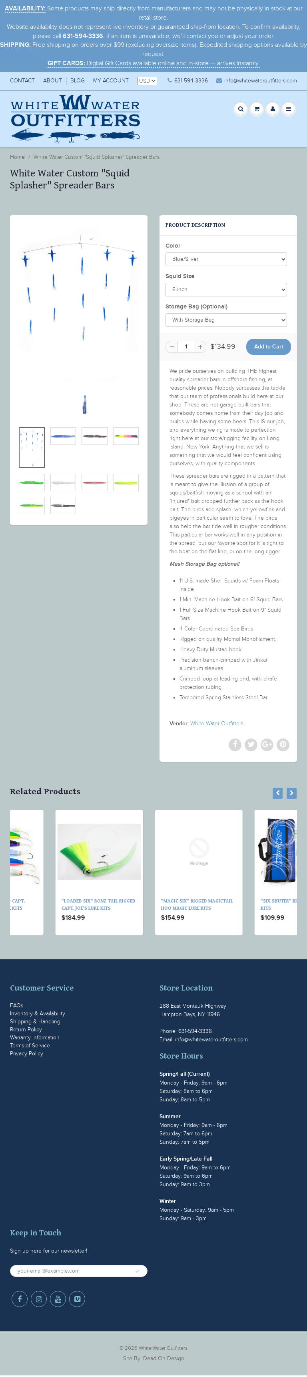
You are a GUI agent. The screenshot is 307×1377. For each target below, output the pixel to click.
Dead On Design (163, 1358)
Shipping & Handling (35, 1021)
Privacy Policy (26, 1053)
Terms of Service (30, 1045)
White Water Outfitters (216, 723)
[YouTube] (58, 1299)
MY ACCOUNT (111, 80)
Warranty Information (35, 1037)
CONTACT (22, 80)
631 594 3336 (191, 80)
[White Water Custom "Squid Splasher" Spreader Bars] (79, 323)
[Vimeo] (77, 1299)
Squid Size (179, 276)
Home (17, 157)
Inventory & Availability (37, 1013)
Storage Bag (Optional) (196, 307)
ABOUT (52, 80)
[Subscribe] (137, 1271)
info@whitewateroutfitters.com (260, 80)
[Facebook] (20, 1299)
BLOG (77, 80)
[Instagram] (39, 1299)
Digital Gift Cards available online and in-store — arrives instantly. (154, 63)
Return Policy (26, 1029)
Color (172, 246)
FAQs (16, 1005)
